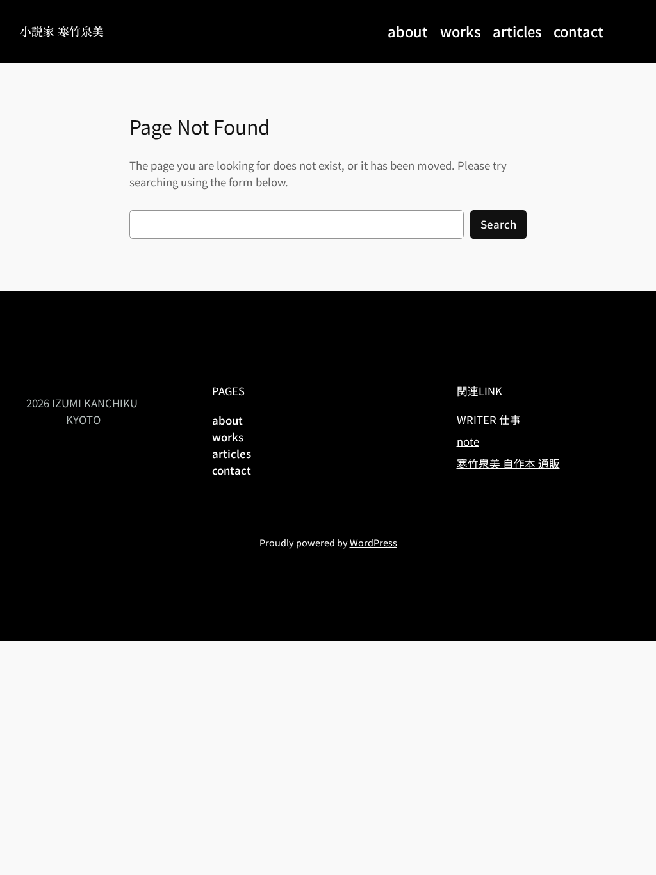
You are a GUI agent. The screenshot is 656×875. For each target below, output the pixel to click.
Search (498, 224)
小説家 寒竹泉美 (62, 31)
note (468, 441)
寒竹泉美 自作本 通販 (508, 463)
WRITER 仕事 (489, 419)
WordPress (373, 542)
